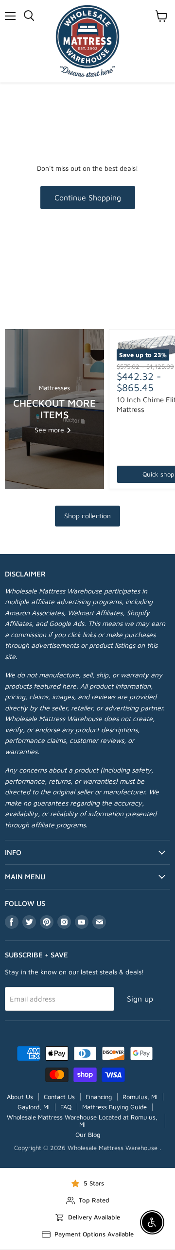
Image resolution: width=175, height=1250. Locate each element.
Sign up (140, 998)
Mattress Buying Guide (114, 1107)
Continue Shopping (87, 197)
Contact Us (59, 1097)
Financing (99, 1097)
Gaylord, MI (34, 1107)
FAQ (65, 1107)
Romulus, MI (140, 1097)
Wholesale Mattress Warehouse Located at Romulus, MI (82, 1120)
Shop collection (87, 515)
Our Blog (87, 1134)
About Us (20, 1097)
